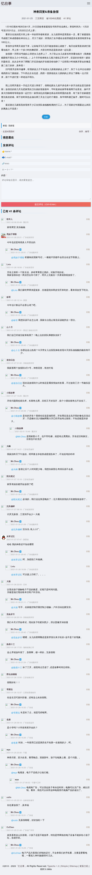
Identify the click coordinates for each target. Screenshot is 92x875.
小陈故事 (11, 392)
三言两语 (39, 18)
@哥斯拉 (15, 712)
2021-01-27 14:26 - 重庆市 (18, 395)
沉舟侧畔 (11, 506)
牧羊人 (10, 219)
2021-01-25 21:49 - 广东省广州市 (20, 830)
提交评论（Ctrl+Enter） (46, 204)
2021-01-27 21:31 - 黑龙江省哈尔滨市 (22, 330)
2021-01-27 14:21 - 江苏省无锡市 (20, 449)
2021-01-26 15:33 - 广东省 (22, 767)
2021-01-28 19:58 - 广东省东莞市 (20, 267)
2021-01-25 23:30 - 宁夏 (17, 752)
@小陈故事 (16, 415)
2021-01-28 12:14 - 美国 (17, 300)
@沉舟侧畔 (16, 529)
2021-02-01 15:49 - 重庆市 (26, 431)
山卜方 (10, 327)
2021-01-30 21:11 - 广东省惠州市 (24, 602)
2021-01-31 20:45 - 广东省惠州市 (24, 345)
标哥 (9, 297)
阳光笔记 (11, 476)
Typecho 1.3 (53, 865)
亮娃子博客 (12, 234)
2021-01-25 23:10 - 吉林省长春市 (20, 800)
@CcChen (16, 852)
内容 (3, 175)
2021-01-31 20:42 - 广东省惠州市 (24, 632)
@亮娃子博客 (17, 257)
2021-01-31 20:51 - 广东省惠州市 (24, 252)
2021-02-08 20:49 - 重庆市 (18, 222)
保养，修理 (84, 131)
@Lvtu (14, 290)
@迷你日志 (16, 383)
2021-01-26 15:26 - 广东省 (22, 737)
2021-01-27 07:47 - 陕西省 (18, 539)
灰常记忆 (11, 536)
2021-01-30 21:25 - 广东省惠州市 (24, 494)
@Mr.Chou (21, 436)
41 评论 (67, 18)
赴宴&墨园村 (8, 131)
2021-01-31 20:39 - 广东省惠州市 (24, 410)
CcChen (10, 827)
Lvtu (9, 264)
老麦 (9, 719)
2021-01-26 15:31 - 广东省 (22, 815)
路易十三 (11, 644)
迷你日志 (11, 359)
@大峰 (14, 469)
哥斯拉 (10, 689)
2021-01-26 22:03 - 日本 (17, 584)
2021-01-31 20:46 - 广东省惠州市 (24, 315)
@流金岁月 (16, 637)
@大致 (14, 607)
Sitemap (74, 865)
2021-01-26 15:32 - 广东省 (22, 707)
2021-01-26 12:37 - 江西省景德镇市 (21, 692)
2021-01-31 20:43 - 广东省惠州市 (24, 554)
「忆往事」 (21, 865)
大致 (9, 581)
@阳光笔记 (16, 499)
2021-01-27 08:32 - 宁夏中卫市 (28, 782)
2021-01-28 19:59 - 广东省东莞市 (24, 569)
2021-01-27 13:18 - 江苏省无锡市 (20, 479)
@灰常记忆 (16, 559)
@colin (14, 820)
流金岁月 (11, 614)
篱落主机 (84, 865)
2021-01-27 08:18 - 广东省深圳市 (20, 509)
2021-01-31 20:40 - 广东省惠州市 (24, 378)
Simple (64, 865)
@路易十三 (16, 667)
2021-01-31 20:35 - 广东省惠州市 (24, 464)
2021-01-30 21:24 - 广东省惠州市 (24, 662)
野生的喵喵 (12, 674)
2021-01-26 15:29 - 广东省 (22, 847)
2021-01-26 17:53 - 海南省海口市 (20, 647)
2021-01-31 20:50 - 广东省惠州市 (24, 285)
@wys (14, 772)
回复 (88, 219)
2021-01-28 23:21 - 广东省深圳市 (20, 237)
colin (9, 797)
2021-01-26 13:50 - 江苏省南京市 (20, 677)
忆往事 (6, 3)
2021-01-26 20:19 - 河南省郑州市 (20, 617)
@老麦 (14, 742)
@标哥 (14, 320)
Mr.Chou (15, 249)
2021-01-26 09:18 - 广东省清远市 (20, 722)
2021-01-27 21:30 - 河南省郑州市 (20, 363)
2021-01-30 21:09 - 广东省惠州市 (24, 524)
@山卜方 (15, 350)
